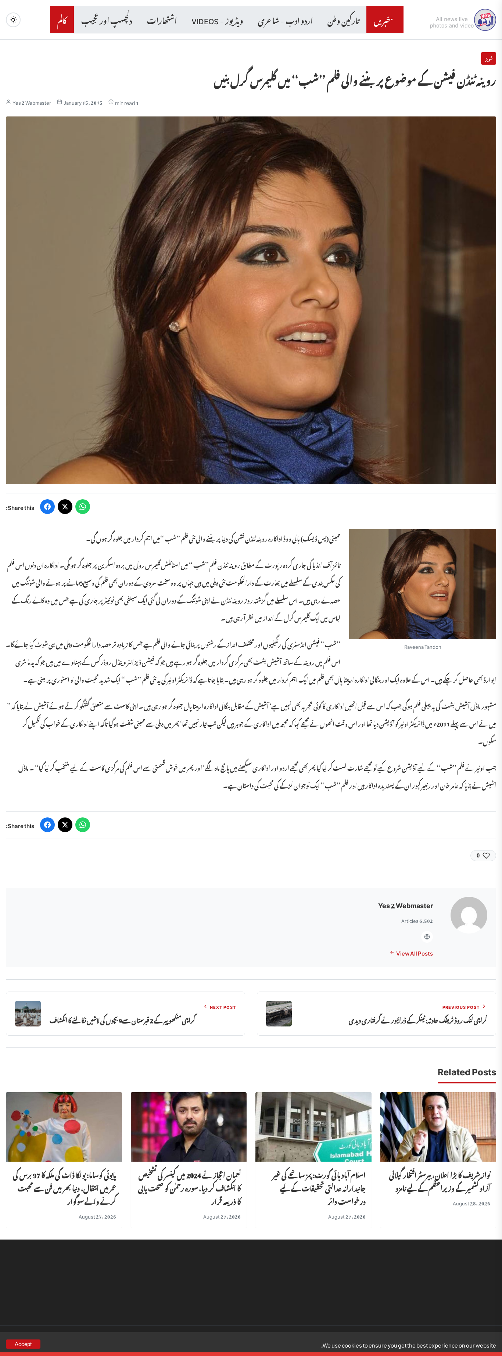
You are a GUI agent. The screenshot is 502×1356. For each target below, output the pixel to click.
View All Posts (414, 952)
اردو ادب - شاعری (285, 19)
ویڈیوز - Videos (217, 19)
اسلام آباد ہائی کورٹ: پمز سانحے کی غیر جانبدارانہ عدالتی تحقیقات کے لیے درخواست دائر (319, 1187)
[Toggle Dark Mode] (13, 19)
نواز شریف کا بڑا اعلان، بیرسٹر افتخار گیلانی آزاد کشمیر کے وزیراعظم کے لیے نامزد (439, 1180)
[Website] (427, 937)
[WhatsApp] (82, 506)
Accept (23, 1344)
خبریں (382, 19)
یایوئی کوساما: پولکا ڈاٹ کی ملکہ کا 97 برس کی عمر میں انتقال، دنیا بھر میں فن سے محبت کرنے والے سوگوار (64, 1187)
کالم (62, 19)
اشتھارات (162, 19)
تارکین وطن (343, 19)
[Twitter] (65, 506)
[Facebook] (47, 506)
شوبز (488, 58)
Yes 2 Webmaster (31, 102)
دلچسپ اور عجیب (106, 19)
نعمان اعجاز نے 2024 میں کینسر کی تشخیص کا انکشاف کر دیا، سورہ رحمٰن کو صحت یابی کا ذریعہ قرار (189, 1187)
